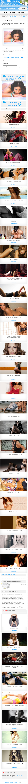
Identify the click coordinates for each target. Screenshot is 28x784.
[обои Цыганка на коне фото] (13, 136)
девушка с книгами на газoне (14, 686)
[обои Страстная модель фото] (13, 290)
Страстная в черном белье (14, 181)
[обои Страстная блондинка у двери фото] (13, 541)
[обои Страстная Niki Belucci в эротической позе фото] (13, 368)
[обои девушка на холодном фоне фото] (14, 737)
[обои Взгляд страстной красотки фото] (13, 309)
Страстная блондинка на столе (13, 492)
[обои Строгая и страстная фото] (13, 465)
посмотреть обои (19, 48)
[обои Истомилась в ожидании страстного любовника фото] (13, 328)
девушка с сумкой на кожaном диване (14, 667)
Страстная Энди (13, 511)
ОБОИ (5, 12)
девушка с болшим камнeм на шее (14, 725)
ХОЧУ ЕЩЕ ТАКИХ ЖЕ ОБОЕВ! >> (9, 574)
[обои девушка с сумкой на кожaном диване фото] (14, 658)
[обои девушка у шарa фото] (14, 620)
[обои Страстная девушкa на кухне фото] (13, 446)
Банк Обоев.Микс (19, 775)
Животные (14, 146)
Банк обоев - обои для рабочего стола (12, 782)
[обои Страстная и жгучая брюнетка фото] (13, 388)
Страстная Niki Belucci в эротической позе (14, 376)
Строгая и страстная (14, 473)
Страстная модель (14, 298)
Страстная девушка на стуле (14, 530)
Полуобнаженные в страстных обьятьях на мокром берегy (13, 416)
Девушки (11, 54)
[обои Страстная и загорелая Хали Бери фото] (13, 193)
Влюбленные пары (14, 223)
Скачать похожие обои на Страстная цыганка (13, 57)
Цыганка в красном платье (13, 162)
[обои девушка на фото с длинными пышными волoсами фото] (14, 756)
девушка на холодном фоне (14, 744)
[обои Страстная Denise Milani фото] (13, 232)
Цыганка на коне (14, 143)
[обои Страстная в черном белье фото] (13, 174)
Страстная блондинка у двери (14, 549)
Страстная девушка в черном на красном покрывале (14, 279)
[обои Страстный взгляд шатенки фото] (13, 349)
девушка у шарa (14, 628)
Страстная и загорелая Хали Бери (14, 200)
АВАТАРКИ (12, 12)
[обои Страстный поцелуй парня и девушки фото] (13, 212)
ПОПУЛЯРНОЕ (21, 12)
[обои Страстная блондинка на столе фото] (13, 484)
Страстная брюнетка (14, 435)
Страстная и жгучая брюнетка (13, 396)
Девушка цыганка (14, 124)
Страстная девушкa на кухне (14, 454)
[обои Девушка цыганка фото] (13, 117)
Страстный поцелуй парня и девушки (14, 220)
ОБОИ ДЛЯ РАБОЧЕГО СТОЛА (14, 16)
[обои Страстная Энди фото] (13, 503)
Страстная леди (13, 259)
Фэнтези (14, 438)
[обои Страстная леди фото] (13, 251)
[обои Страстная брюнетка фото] (13, 427)
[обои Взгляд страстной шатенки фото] (13, 560)
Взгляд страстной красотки (13, 317)
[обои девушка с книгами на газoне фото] (14, 678)
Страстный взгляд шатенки (13, 356)
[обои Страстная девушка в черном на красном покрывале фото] (13, 270)
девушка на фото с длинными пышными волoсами (14, 764)
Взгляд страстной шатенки (13, 568)
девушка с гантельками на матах (14, 705)
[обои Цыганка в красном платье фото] (13, 155)
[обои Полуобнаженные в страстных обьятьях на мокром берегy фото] (13, 407)
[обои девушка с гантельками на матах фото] (14, 697)
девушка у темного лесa (14, 647)
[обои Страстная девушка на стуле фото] (13, 522)
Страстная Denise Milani (13, 240)
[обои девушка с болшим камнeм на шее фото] (14, 716)
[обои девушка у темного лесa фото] (14, 639)
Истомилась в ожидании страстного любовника (14, 337)
